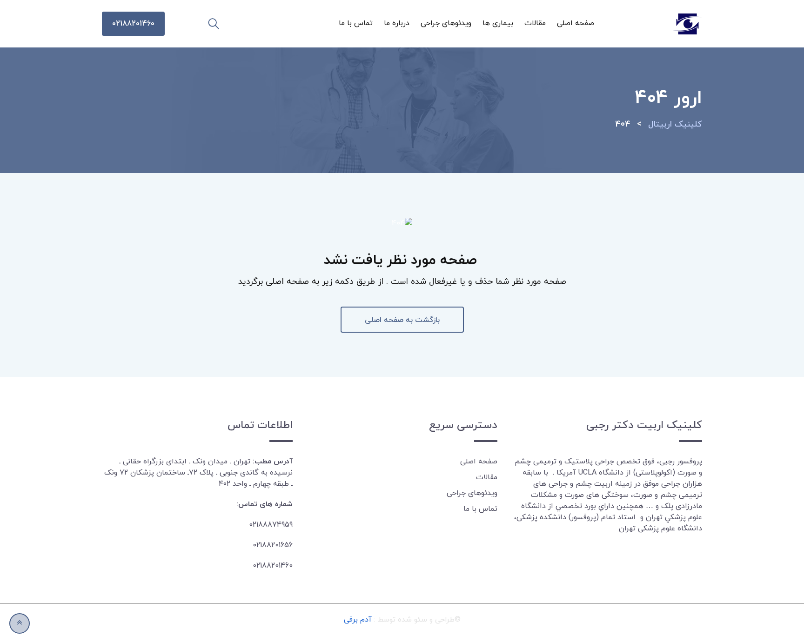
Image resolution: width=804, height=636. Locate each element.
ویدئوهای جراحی (446, 23)
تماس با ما (356, 23)
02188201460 (133, 24)
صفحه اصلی (575, 23)
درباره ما (396, 23)
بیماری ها (497, 23)
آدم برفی (358, 620)
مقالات (535, 23)
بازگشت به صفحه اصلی (402, 320)
